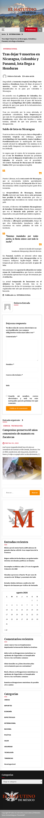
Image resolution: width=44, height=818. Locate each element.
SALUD (6, 741)
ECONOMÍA (8, 711)
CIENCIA (6, 426)
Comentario (11, 337)
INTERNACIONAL (10, 49)
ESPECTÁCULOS (9, 717)
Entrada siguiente (11, 420)
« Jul (5, 630)
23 (37, 614)
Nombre (10, 364)
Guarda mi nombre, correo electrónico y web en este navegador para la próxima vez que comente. (23, 399)
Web (7, 386)
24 (7, 619)
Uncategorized (9, 764)
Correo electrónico (14, 375)
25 (12, 619)
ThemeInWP (21, 815)
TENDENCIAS (8, 758)
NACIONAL (7, 729)
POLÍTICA (7, 735)
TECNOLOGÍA (17, 426)
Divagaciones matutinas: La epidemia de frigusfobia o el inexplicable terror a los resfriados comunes (19, 655)
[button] (22, 29)
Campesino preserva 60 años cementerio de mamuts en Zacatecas (20, 434)
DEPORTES (8, 706)
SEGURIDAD (8, 747)
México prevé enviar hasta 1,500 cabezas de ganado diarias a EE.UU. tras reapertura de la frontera (21, 550)
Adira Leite (8, 653)
